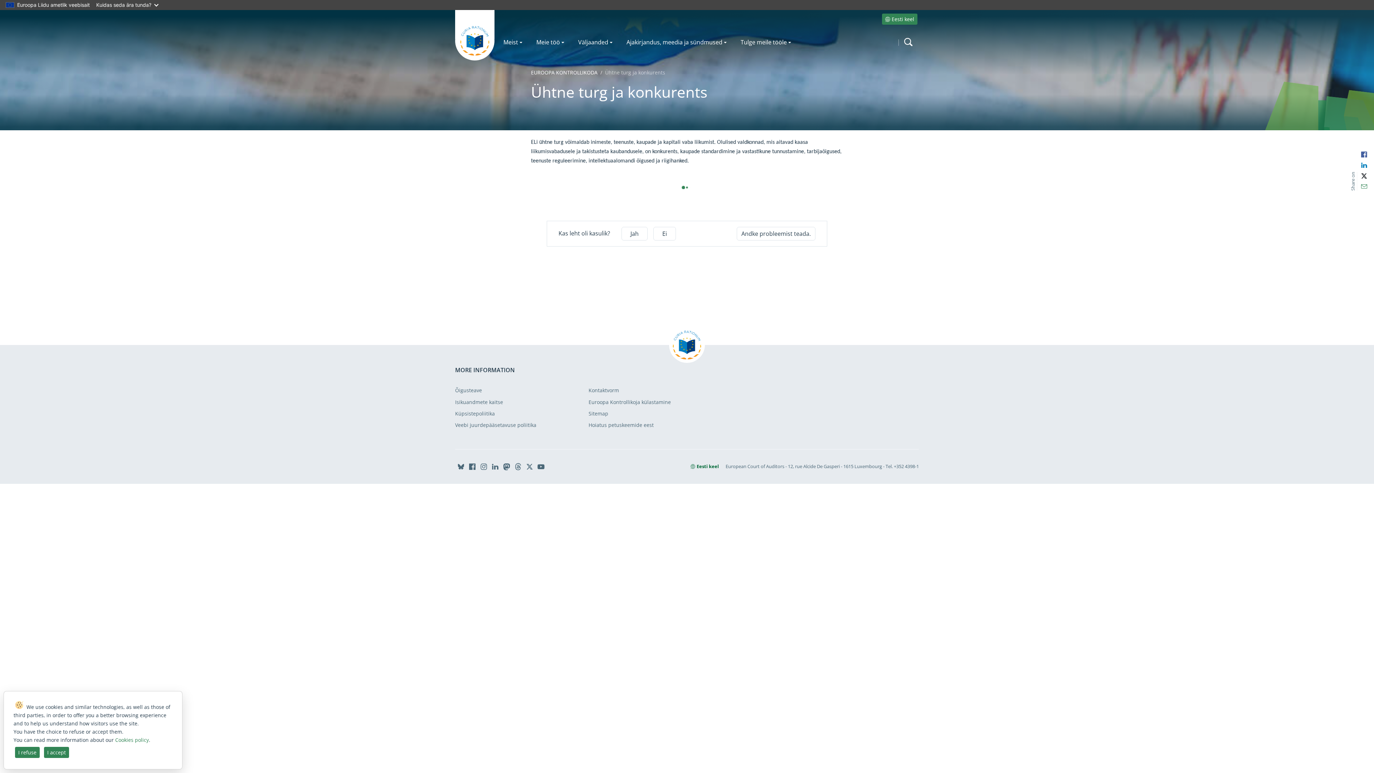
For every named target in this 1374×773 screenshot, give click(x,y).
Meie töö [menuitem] (548, 42)
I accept (56, 752)
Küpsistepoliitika (475, 413)
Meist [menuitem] (510, 42)
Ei (664, 234)
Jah (634, 234)
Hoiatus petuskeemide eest (621, 425)
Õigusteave (468, 390)
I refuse (27, 752)
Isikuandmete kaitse (479, 402)
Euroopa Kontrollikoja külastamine (630, 402)
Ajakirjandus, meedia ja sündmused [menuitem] (674, 42)
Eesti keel (903, 19)
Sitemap (598, 413)
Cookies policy (132, 739)
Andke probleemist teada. (776, 234)
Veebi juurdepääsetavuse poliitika (495, 425)
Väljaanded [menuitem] (593, 42)
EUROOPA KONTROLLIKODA (564, 72)
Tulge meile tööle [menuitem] (764, 42)
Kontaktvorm (604, 390)
